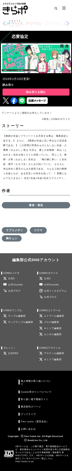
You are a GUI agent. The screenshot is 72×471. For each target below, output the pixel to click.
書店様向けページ (31, 406)
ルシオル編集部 (53, 334)
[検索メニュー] (56, 8)
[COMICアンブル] (33, 23)
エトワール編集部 (54, 316)
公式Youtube (15, 284)
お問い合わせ (28, 429)
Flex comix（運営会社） (35, 421)
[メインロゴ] (15, 8)
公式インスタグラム (55, 291)
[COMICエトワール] (52, 23)
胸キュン (11, 238)
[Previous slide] (4, 23)
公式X (11, 278)
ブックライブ (28, 414)
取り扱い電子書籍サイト (34, 399)
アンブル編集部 (17, 316)
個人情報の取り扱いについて (36, 383)
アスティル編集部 (54, 353)
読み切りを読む (36, 92)
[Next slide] (67, 23)
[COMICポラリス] (14, 23)
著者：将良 (36, 205)
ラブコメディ (14, 230)
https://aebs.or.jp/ (24, 461)
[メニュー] (64, 8)
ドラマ (38, 230)
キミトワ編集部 (53, 328)
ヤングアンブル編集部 (20, 322)
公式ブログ (14, 291)
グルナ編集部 (51, 322)
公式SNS (13, 353)
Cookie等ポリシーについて (36, 392)
